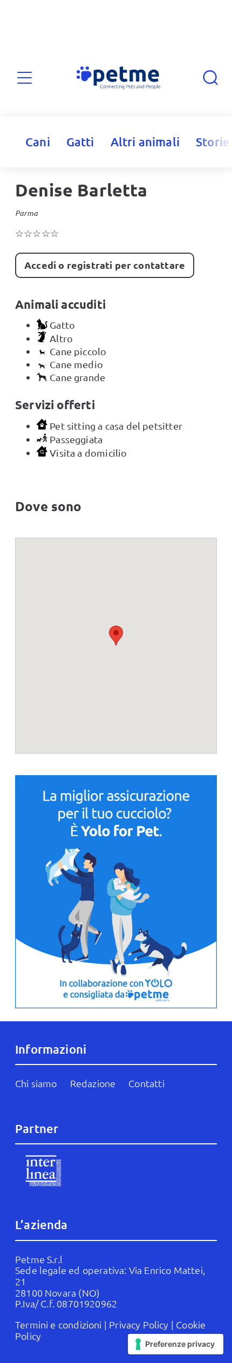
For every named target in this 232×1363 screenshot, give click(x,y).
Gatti (80, 141)
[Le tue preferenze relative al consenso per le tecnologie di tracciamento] (175, 1344)
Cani (37, 141)
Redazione (93, 1083)
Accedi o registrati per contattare (104, 265)
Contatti (146, 1083)
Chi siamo (36, 1083)
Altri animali (145, 141)
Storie (213, 141)
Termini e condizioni (58, 1324)
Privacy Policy (139, 1324)
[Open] (24, 77)
